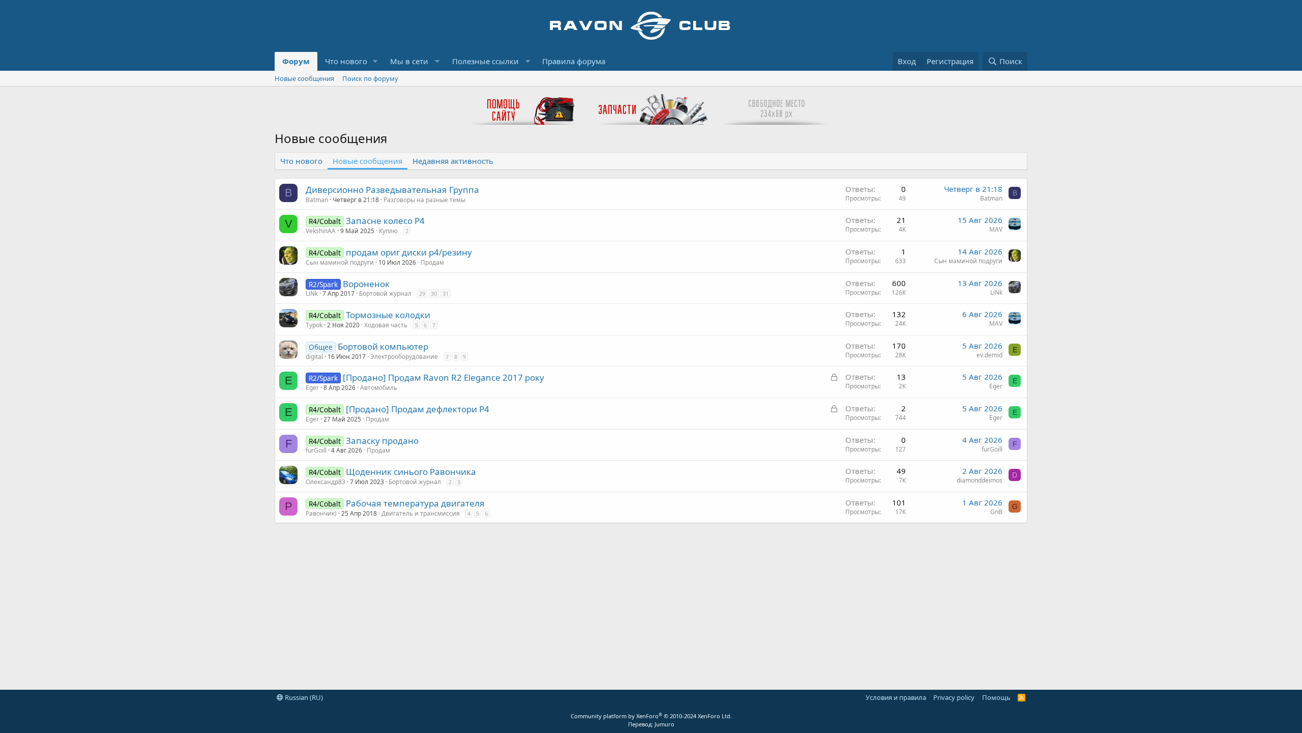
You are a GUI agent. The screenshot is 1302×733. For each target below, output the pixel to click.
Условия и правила (896, 697)
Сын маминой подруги (340, 262)
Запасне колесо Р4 (385, 221)
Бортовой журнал (385, 293)
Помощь (996, 697)
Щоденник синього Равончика (411, 471)
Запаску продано (382, 440)
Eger (312, 387)
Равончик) (321, 513)
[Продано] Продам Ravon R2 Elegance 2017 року (443, 377)
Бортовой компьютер (383, 346)
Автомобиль (378, 387)
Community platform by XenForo (651, 716)
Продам (432, 262)
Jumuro (664, 724)
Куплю (388, 231)
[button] (375, 61)
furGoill (316, 450)
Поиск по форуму (370, 78)
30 (434, 293)
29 (422, 293)
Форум (296, 61)
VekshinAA (321, 231)
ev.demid (989, 355)
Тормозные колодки (388, 315)
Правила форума (573, 61)
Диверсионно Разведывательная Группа (392, 189)
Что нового (346, 61)
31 (445, 293)
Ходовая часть (385, 325)
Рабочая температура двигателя (415, 503)
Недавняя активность (452, 161)
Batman (317, 199)
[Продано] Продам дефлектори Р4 (417, 409)
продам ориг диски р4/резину (409, 252)
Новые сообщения (304, 78)
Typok (314, 325)
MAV (995, 229)
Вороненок (366, 284)
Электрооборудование (404, 356)
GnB (996, 512)
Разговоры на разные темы (424, 199)
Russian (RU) (303, 697)
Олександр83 (325, 481)
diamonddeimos (979, 480)
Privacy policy (953, 697)
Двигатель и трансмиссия (420, 513)
